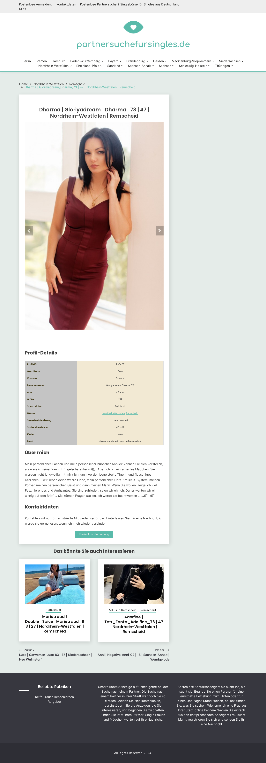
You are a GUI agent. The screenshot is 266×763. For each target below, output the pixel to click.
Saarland (113, 66)
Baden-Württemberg (85, 61)
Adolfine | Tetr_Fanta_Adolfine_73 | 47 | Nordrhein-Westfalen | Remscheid (133, 624)
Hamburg (58, 61)
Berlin (27, 61)
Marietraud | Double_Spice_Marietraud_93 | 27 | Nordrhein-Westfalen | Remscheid (54, 624)
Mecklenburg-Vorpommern (191, 61)
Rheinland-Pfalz (87, 66)
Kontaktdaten (66, 4)
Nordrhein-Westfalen (53, 66)
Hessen (158, 61)
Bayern (113, 61)
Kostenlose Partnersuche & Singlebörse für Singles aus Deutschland (130, 4)
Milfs (22, 9)
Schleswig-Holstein (193, 66)
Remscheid (132, 413)
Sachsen (165, 66)
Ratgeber (54, 702)
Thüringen (222, 66)
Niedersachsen (229, 61)
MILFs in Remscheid (123, 610)
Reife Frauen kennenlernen (54, 697)
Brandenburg (135, 61)
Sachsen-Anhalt (139, 66)
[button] (29, 230)
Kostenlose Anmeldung (36, 4)
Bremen (41, 61)
